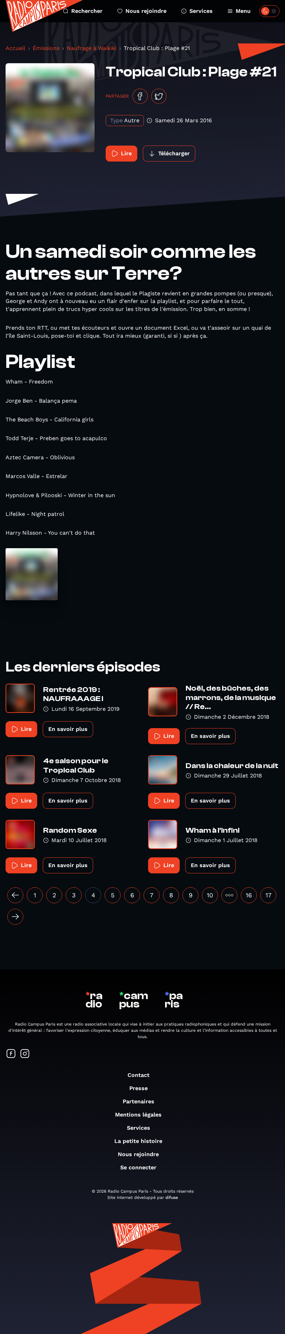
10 (210, 895)
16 (249, 895)
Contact (138, 1075)
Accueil (15, 48)
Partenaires (138, 1101)
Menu (243, 11)
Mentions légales (138, 1114)
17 (268, 895)
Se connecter (138, 1167)
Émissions (46, 48)
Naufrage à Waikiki (91, 48)
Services (201, 11)
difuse (171, 1197)
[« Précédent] (15, 895)
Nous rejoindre (145, 11)
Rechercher (87, 11)
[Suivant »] (15, 916)
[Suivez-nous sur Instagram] (25, 1054)
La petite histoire (138, 1141)
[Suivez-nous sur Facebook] (11, 1054)
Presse (138, 1088)
